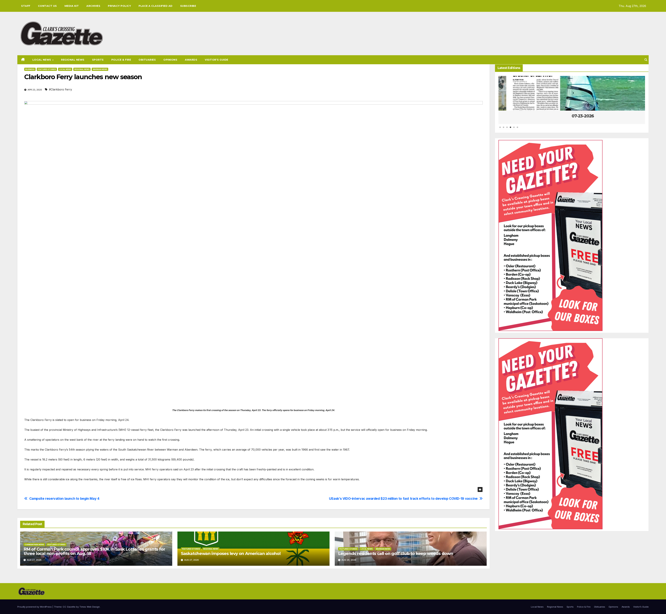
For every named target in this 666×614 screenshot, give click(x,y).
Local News (42, 59)
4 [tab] (510, 129)
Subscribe (188, 5)
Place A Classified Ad (156, 5)
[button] (645, 59)
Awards (191, 59)
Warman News (100, 69)
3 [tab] (507, 129)
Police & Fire (121, 59)
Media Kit (72, 5)
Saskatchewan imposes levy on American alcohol (231, 553)
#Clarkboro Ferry (60, 89)
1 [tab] (500, 129)
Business (30, 69)
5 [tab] (514, 129)
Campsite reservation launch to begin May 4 (64, 499)
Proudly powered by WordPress (34, 606)
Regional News (72, 59)
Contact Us (47, 5)
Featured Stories (47, 69)
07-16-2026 (571, 115)
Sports (98, 59)
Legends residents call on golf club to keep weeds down (395, 553)
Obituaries (147, 59)
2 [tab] (503, 129)
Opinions (170, 59)
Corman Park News (34, 545)
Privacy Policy (119, 5)
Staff (25, 5)
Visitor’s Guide (216, 59)
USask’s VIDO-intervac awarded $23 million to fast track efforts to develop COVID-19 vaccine (403, 499)
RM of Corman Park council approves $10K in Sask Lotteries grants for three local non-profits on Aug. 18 (94, 551)
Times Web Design (89, 606)
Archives (93, 5)
